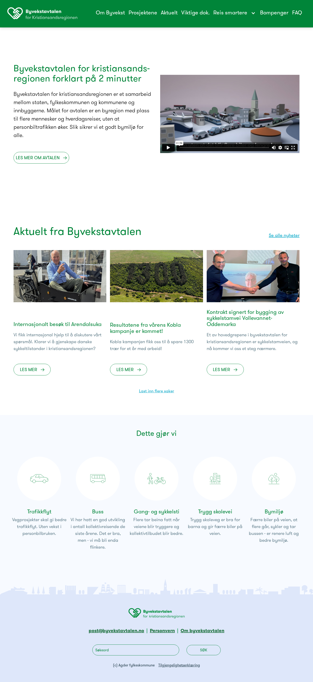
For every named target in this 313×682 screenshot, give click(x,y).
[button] (236, 13)
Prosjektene (143, 13)
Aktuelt (169, 13)
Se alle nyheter (284, 235)
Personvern (162, 631)
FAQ (297, 13)
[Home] (42, 13)
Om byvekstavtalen (202, 631)
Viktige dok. (195, 13)
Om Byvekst (110, 13)
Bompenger (274, 13)
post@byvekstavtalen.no (116, 631)
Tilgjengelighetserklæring (179, 665)
